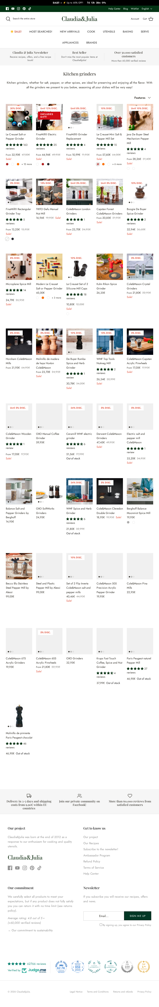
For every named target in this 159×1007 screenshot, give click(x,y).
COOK (91, 31)
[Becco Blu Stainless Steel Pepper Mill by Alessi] (19, 566)
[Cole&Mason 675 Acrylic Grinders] (19, 641)
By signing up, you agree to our (127, 925)
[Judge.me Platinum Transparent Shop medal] (111, 967)
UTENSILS (109, 31)
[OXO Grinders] (79, 641)
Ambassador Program (96, 855)
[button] (14, 145)
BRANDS (91, 43)
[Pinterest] (24, 8)
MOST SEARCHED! (40, 31)
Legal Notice (76, 991)
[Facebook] (7, 8)
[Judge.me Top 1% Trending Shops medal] (143, 967)
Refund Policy (91, 861)
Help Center (114, 8)
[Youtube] (12, 8)
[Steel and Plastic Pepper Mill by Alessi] (49, 566)
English (145, 8)
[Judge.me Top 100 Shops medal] (127, 967)
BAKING (128, 31)
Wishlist (135, 8)
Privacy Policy (144, 925)
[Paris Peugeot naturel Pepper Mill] (140, 641)
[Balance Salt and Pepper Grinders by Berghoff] (19, 491)
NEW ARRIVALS (70, 31)
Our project (90, 837)
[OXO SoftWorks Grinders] (49, 491)
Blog (125, 8)
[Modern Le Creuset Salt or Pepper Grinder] (49, 267)
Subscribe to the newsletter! (100, 849)
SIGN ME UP (137, 916)
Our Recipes (91, 843)
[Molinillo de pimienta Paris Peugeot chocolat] (19, 716)
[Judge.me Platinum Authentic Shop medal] (94, 967)
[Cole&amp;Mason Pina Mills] (140, 566)
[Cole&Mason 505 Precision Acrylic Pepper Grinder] (110, 566)
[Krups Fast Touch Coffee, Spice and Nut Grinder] (110, 641)
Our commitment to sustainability (32, 930)
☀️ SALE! (16, 31)
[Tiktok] (29, 8)
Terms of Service (93, 867)
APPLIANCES (70, 43)
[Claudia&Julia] (80, 19)
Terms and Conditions (98, 991)
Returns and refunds (123, 991)
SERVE (145, 31)
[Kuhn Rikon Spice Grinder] (110, 267)
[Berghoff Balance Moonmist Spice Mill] (140, 491)
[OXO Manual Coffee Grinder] (49, 416)
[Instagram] (18, 8)
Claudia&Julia (23, 991)
